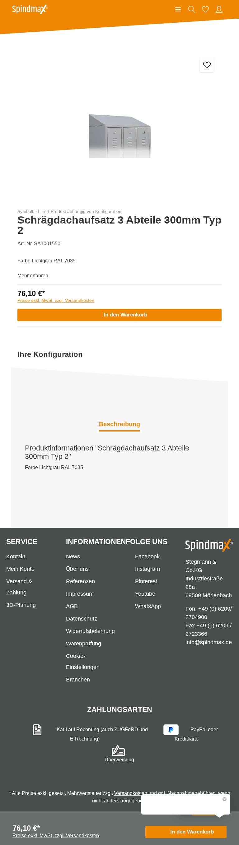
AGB (72, 606)
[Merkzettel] (205, 9)
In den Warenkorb (125, 315)
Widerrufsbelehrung (90, 631)
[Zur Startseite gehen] (30, 9)
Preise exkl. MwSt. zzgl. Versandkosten (55, 300)
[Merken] (207, 65)
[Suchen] (191, 9)
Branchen (78, 679)
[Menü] (178, 9)
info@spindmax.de (208, 642)
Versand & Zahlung (19, 587)
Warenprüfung (83, 643)
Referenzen (80, 581)
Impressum (80, 594)
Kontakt (15, 556)
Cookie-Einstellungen (83, 661)
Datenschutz (81, 619)
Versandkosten (130, 793)
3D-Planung (21, 605)
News (73, 556)
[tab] (119, 425)
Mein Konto (20, 569)
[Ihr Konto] (219, 9)
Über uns (77, 569)
